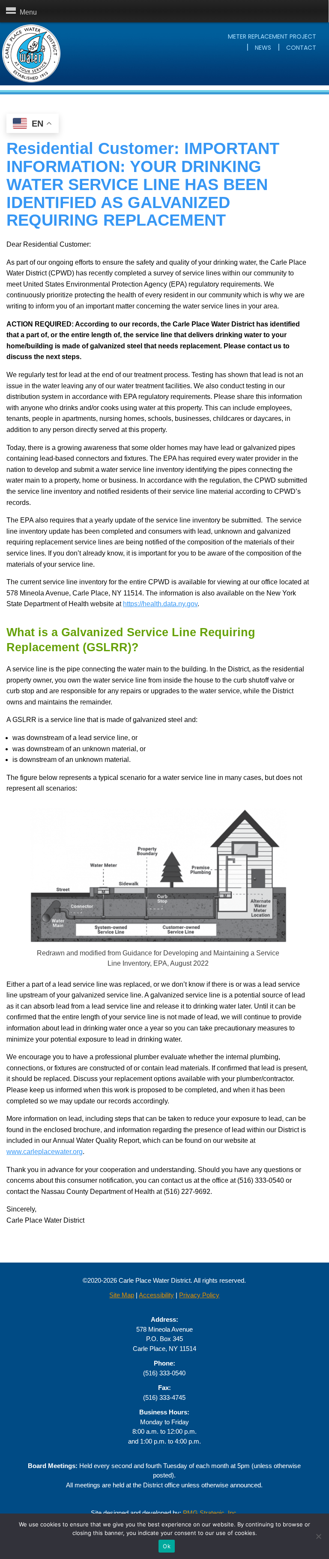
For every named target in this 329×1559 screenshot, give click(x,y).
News (263, 47)
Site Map (121, 1295)
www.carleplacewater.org (44, 1151)
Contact (301, 47)
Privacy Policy (199, 1295)
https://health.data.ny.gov (160, 603)
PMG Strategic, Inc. (210, 1513)
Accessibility (156, 1295)
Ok (166, 1546)
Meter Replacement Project (272, 36)
